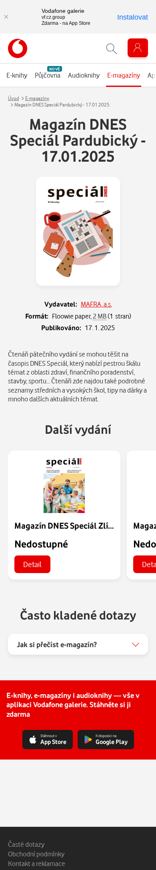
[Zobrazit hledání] (111, 49)
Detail (32, 564)
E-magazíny (37, 98)
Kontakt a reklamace (36, 863)
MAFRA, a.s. (96, 304)
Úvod (13, 98)
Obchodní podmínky (36, 854)
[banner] (17, 48)
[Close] (6, 16)
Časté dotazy (26, 844)
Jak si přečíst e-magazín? (57, 644)
